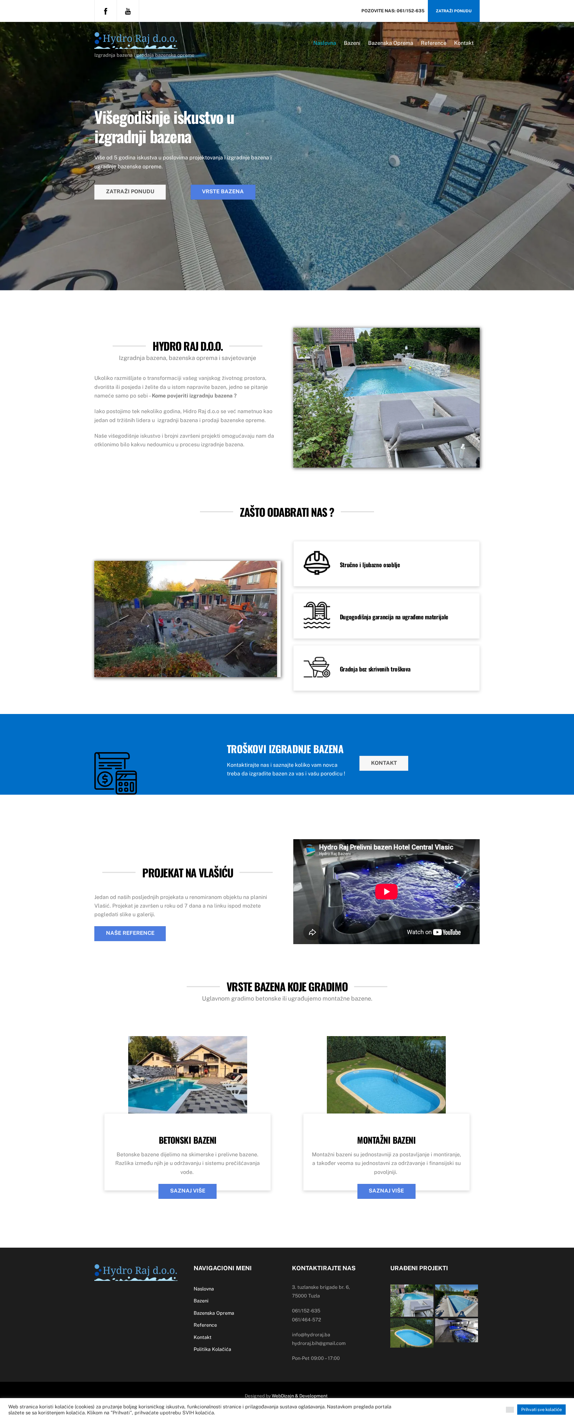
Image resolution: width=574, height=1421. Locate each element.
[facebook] (105, 10)
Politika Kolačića (212, 1349)
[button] (510, 1410)
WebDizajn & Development (300, 1395)
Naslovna (324, 43)
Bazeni (352, 43)
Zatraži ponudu (454, 11)
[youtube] (128, 10)
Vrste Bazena (223, 191)
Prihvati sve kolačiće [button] (541, 1409)
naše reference (130, 933)
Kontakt (464, 43)
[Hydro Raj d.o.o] (135, 44)
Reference (433, 43)
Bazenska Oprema (390, 43)
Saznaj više (187, 1191)
